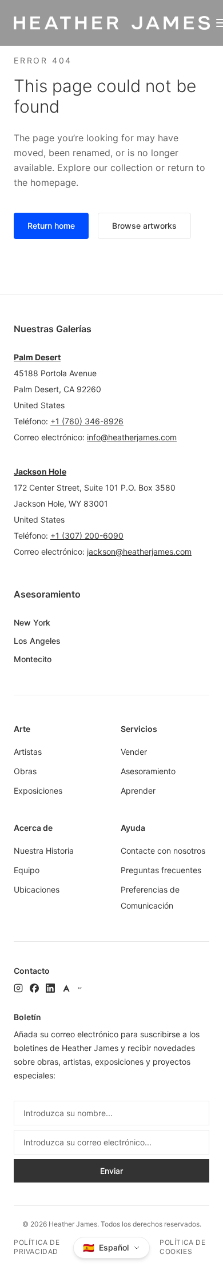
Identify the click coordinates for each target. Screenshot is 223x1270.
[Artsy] (66, 988)
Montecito (32, 659)
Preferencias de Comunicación (150, 897)
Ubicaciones (36, 889)
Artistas (28, 752)
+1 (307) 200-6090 (87, 535)
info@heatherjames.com (132, 437)
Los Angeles (37, 641)
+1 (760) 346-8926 (87, 421)
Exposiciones (38, 790)
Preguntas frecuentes (161, 870)
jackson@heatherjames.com (139, 551)
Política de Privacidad (37, 1247)
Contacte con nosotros (163, 850)
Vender (134, 752)
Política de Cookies (183, 1247)
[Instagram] (18, 988)
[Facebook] (34, 988)
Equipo (26, 870)
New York (32, 622)
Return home (51, 225)
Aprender (138, 790)
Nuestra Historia (44, 850)
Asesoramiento (148, 771)
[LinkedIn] (50, 988)
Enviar (111, 1171)
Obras (25, 771)
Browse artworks (144, 225)
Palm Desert (37, 357)
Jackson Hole (40, 471)
